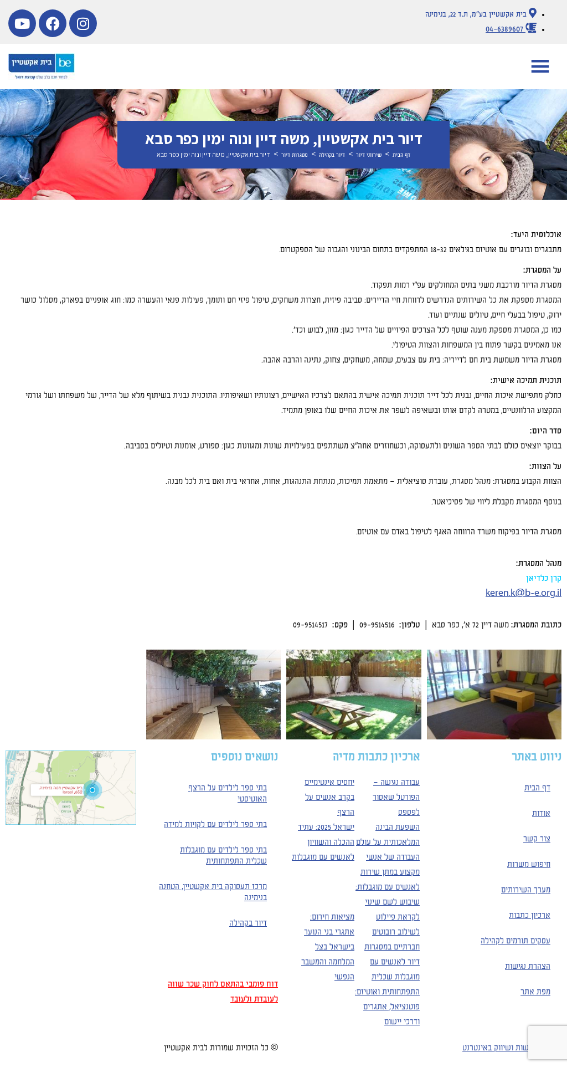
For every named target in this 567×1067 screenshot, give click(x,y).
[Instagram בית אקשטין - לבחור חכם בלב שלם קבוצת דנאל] (83, 23)
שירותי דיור (369, 155)
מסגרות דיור (294, 155)
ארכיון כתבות (529, 916)
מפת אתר (535, 992)
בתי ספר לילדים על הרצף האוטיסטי (227, 793)
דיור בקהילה (332, 155)
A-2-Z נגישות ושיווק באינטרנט (511, 1048)
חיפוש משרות (528, 865)
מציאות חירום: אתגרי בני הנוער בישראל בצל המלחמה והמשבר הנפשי (327, 947)
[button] (540, 66)
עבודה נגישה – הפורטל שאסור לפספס (396, 797)
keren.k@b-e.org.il (523, 594)
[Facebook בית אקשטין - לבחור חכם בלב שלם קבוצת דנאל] (52, 23)
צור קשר (536, 839)
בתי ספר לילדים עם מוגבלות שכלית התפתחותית (223, 855)
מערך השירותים (525, 890)
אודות (541, 814)
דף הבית (401, 155)
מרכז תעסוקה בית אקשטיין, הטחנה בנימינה (213, 892)
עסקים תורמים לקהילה (515, 941)
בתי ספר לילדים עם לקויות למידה (215, 825)
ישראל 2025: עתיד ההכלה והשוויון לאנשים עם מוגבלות (323, 842)
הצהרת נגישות (527, 967)
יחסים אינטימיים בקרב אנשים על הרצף (329, 797)
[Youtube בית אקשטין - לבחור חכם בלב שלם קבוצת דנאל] (22, 23)
